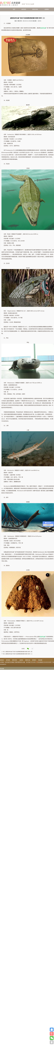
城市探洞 (8, 660)
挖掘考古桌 (27, 660)
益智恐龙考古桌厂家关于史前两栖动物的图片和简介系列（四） (19, 651)
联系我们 (34, 660)
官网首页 (2, 660)
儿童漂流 (21, 660)
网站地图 (40, 660)
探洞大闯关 (14, 660)
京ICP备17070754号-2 (31, 662)
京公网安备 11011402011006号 (44, 662)
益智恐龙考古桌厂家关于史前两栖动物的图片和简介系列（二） (19, 653)
